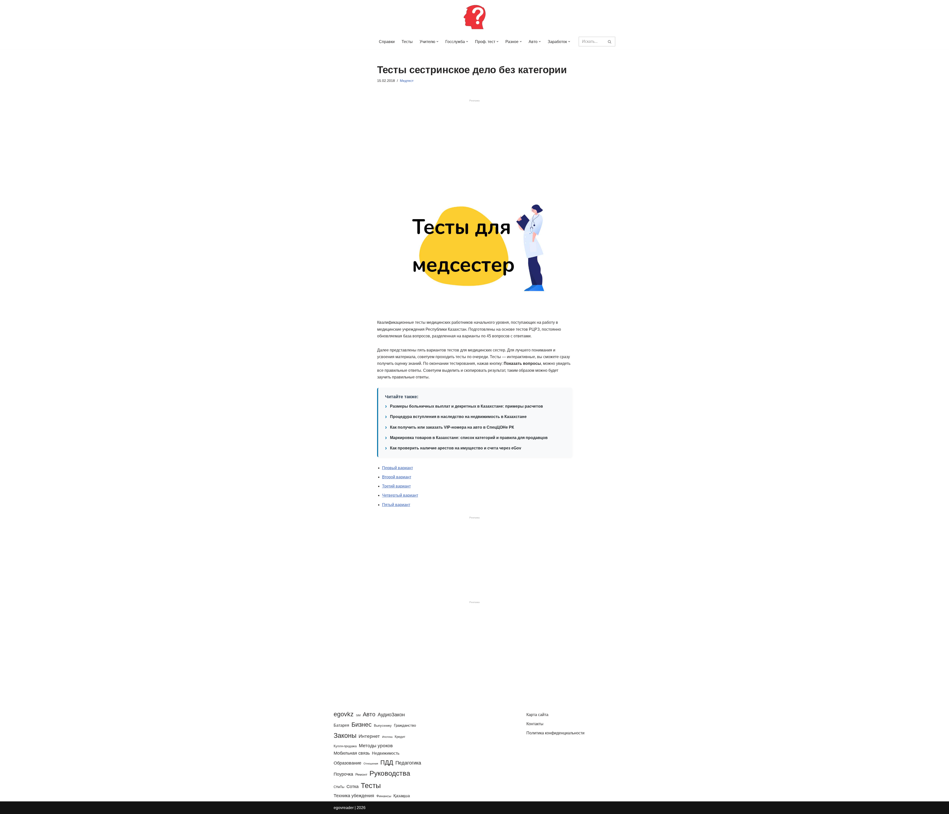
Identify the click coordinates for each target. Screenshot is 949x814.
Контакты (534, 724)
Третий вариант (396, 486)
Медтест (406, 81)
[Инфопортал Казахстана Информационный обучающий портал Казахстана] (474, 16)
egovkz (344, 714)
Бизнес (361, 724)
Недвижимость (385, 753)
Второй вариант (396, 477)
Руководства (389, 773)
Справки (387, 42)
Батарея (341, 725)
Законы (345, 735)
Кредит (400, 737)
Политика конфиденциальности (555, 733)
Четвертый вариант (400, 495)
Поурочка (343, 774)
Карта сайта (537, 715)
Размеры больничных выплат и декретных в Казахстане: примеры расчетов (466, 406)
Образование (347, 763)
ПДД (386, 762)
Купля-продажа (345, 746)
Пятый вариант (396, 505)
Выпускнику (383, 725)
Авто (369, 714)
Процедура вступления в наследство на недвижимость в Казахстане (458, 417)
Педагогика (408, 763)
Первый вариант (397, 468)
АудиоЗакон (391, 714)
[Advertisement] (474, 142)
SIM (358, 715)
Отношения (371, 763)
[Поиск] (609, 42)
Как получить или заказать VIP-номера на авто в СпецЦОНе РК (452, 427)
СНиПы (339, 787)
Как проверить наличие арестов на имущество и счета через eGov (455, 448)
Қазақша (401, 795)
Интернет (369, 736)
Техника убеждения (354, 795)
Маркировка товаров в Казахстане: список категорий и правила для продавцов (469, 438)
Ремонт (361, 774)
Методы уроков (376, 745)
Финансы (383, 796)
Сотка (352, 786)
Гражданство (405, 725)
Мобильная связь (352, 753)
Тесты (407, 42)
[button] (437, 42)
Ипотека (387, 736)
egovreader (344, 808)
